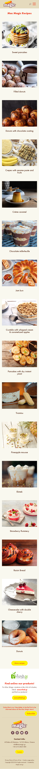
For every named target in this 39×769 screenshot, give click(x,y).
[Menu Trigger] (34, 4)
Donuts (19, 651)
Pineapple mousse (19, 452)
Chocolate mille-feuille (19, 251)
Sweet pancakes (19, 52)
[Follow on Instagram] (17, 732)
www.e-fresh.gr (22, 690)
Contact (19, 752)
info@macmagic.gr (19, 744)
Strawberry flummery (19, 531)
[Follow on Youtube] (22, 732)
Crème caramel (19, 211)
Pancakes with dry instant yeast (19, 372)
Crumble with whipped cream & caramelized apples (19, 331)
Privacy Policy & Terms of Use (13, 760)
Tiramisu (19, 413)
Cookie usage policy (28, 760)
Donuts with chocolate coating (19, 130)
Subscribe (31, 713)
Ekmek (19, 491)
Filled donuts (19, 91)
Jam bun (19, 290)
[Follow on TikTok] (26, 732)
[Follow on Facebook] (12, 732)
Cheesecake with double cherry (19, 610)
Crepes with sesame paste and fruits (19, 171)
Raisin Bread (19, 570)
